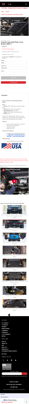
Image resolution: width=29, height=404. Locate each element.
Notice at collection (7, 402)
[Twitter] (7, 360)
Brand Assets (5, 349)
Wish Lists (4, 347)
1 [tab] (11, 35)
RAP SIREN (4, 354)
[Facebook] (3, 360)
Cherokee (4, 326)
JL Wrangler (5, 330)
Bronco (3, 336)
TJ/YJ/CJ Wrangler (6, 334)
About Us (4, 341)
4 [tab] (17, 35)
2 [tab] (13, 35)
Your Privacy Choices (10, 400)
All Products (5, 323)
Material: (3, 60)
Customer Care (14, 387)
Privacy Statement (14, 381)
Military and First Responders (14, 384)
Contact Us (4, 343)
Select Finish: (3, 65)
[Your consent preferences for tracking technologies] (26, 401)
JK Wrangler (5, 332)
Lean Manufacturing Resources (9, 351)
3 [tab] (15, 35)
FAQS (3, 345)
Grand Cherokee (6, 328)
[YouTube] (15, 360)
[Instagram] (11, 360)
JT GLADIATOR (5, 324)
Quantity (2, 70)
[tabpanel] (14, 26)
